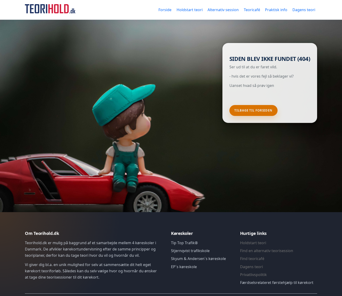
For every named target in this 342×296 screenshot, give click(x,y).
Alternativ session (223, 9)
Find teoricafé (252, 258)
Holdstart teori (190, 9)
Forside (164, 9)
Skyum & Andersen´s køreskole (198, 258)
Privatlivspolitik (253, 274)
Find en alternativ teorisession (266, 250)
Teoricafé (252, 9)
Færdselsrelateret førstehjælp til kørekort (276, 282)
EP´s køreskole (184, 266)
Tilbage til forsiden (253, 110)
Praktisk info (276, 9)
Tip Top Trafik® (184, 242)
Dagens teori (303, 9)
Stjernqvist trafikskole (190, 250)
